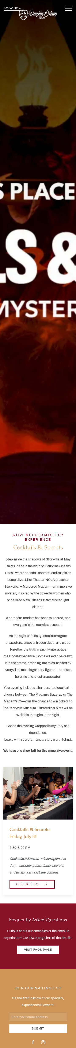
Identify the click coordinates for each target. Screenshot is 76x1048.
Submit (38, 1028)
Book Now (13, 8)
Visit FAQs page (38, 949)
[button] (68, 8)
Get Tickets (27, 884)
